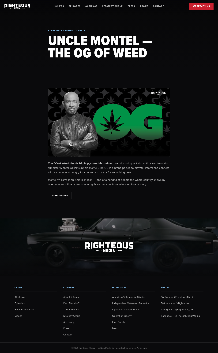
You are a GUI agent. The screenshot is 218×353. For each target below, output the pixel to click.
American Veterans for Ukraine (129, 297)
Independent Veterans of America (130, 303)
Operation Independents (125, 309)
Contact (158, 6)
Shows (59, 6)
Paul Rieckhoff (71, 303)
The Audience (71, 309)
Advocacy (68, 322)
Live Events (118, 322)
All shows (20, 297)
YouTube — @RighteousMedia (177, 297)
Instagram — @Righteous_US (177, 309)
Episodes (75, 6)
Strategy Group (112, 6)
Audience (91, 6)
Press (131, 6)
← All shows (60, 195)
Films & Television (24, 309)
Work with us (201, 6)
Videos (18, 316)
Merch (115, 328)
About (144, 6)
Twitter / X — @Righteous (175, 303)
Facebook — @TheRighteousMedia (180, 316)
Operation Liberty (122, 316)
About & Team (71, 297)
